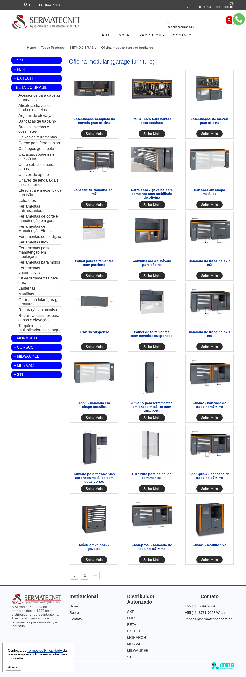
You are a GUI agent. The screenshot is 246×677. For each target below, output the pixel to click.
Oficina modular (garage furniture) (127, 47)
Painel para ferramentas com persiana (152, 121)
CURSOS (25, 347)
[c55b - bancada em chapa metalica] (94, 384)
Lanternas (27, 288)
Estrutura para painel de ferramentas (152, 476)
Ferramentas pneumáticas (29, 270)
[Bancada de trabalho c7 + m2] (209, 242)
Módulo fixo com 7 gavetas (94, 547)
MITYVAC (25, 365)
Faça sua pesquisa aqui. (180, 26)
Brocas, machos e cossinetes (33, 129)
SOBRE (125, 35)
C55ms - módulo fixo (210, 545)
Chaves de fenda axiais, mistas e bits (39, 182)
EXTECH (25, 78)
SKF (21, 60)
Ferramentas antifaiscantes (30, 208)
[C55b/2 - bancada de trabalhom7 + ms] (209, 385)
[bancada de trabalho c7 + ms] (209, 313)
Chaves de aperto (33, 174)
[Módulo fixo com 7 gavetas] (94, 536)
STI (20, 375)
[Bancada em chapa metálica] (209, 171)
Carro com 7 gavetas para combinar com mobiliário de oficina (152, 193)
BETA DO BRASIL (82, 47)
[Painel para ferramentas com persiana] (152, 100)
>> (95, 575)
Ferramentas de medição (39, 236)
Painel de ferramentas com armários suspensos (151, 334)
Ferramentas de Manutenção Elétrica (36, 228)
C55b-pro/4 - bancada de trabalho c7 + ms (209, 476)
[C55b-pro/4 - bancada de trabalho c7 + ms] (209, 456)
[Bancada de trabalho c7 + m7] (94, 171)
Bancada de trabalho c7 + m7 (94, 192)
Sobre (74, 613)
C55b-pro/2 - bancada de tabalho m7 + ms (152, 547)
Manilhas (26, 294)
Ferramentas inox (33, 242)
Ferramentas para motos (39, 262)
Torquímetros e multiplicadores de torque (40, 328)
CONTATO (182, 35)
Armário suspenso (94, 332)
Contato (75, 619)
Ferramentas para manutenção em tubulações (33, 252)
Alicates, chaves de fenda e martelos (35, 107)
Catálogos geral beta (36, 149)
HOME (106, 35)
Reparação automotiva (37, 310)
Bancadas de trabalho (37, 121)
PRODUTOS (151, 35)
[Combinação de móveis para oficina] (209, 100)
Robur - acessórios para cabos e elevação (38, 318)
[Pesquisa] (229, 20)
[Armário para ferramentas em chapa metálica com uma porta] (151, 394)
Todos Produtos (53, 47)
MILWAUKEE (28, 356)
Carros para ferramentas (39, 143)
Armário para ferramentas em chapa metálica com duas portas (94, 477)
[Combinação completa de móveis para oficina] (94, 100)
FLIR (21, 69)
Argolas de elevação (36, 115)
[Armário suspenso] (94, 313)
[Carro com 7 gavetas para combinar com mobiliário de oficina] (152, 171)
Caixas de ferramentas (37, 137)
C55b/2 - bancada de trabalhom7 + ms (209, 405)
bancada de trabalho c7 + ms (209, 334)
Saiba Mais (94, 134)
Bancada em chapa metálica (209, 192)
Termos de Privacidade (45, 650)
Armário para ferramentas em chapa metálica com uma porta (151, 406)
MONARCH (27, 338)
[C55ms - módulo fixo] (209, 536)
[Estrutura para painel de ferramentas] (152, 459)
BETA (131, 625)
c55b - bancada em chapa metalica (94, 405)
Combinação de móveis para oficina (209, 121)
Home (31, 47)
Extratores (27, 200)
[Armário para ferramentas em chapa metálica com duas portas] (94, 465)
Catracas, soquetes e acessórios (36, 156)
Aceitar (13, 667)
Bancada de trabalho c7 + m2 (209, 263)
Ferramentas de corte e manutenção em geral (38, 218)
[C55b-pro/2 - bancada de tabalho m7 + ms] (152, 527)
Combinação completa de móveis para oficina (94, 121)
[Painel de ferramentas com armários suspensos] (152, 313)
